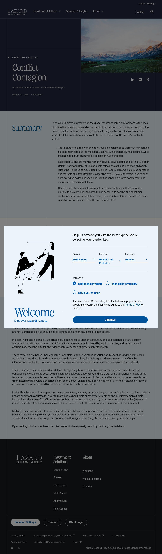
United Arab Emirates (106, 261)
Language (130, 254)
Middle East (80, 259)
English (129, 259)
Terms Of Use (133, 305)
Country (103, 254)
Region (76, 254)
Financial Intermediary (124, 283)
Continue (110, 320)
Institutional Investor (90, 283)
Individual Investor (89, 292)
